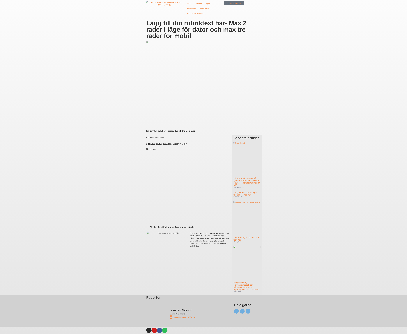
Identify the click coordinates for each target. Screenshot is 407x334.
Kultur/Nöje (191, 8)
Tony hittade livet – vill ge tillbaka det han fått (245, 193)
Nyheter (199, 3)
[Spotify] (164, 330)
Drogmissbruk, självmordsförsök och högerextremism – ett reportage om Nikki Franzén (246, 286)
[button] (236, 311)
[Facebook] (159, 330)
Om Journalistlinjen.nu (196, 13)
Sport (208, 3)
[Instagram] (149, 330)
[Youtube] (154, 330)
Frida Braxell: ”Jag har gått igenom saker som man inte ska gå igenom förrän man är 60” (246, 181)
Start (189, 3)
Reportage (204, 8)
